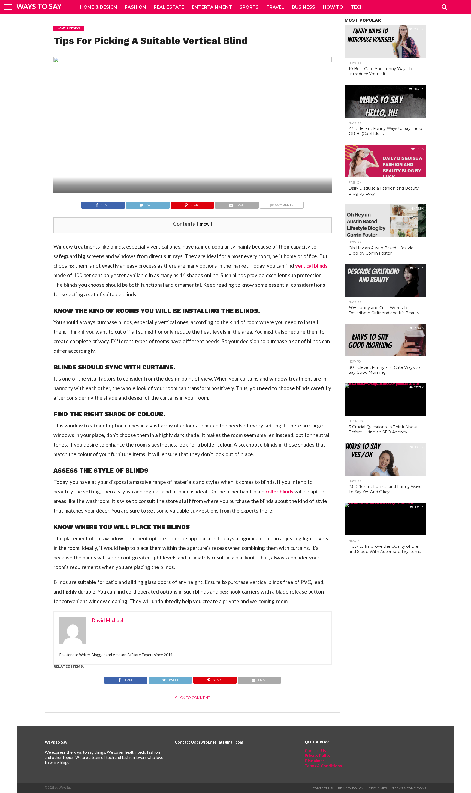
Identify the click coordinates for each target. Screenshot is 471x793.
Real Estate (169, 7)
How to (333, 7)
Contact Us (315, 750)
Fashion (135, 7)
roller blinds (279, 491)
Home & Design (98, 7)
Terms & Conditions (323, 766)
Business (303, 7)
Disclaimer (314, 760)
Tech (357, 7)
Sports (249, 7)
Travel (275, 7)
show (204, 224)
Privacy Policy (317, 755)
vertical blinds (311, 265)
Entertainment (212, 7)
